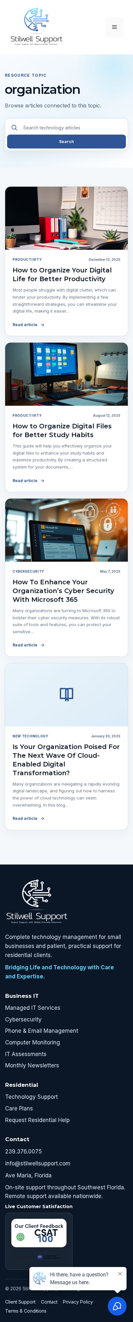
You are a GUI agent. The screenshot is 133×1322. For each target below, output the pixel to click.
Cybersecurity (23, 1019)
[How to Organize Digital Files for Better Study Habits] (66, 374)
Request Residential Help (37, 1120)
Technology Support (31, 1097)
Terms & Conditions (25, 1311)
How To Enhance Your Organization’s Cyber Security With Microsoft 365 (63, 590)
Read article (25, 324)
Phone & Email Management (41, 1031)
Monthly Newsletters (32, 1065)
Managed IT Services (32, 1008)
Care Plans (19, 1108)
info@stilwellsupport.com (37, 1163)
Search (66, 141)
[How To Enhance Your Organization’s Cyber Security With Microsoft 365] (66, 530)
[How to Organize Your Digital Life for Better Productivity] (66, 218)
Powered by (26, 1256)
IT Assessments (25, 1054)
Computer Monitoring (32, 1042)
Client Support (20, 1302)
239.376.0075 (23, 1151)
